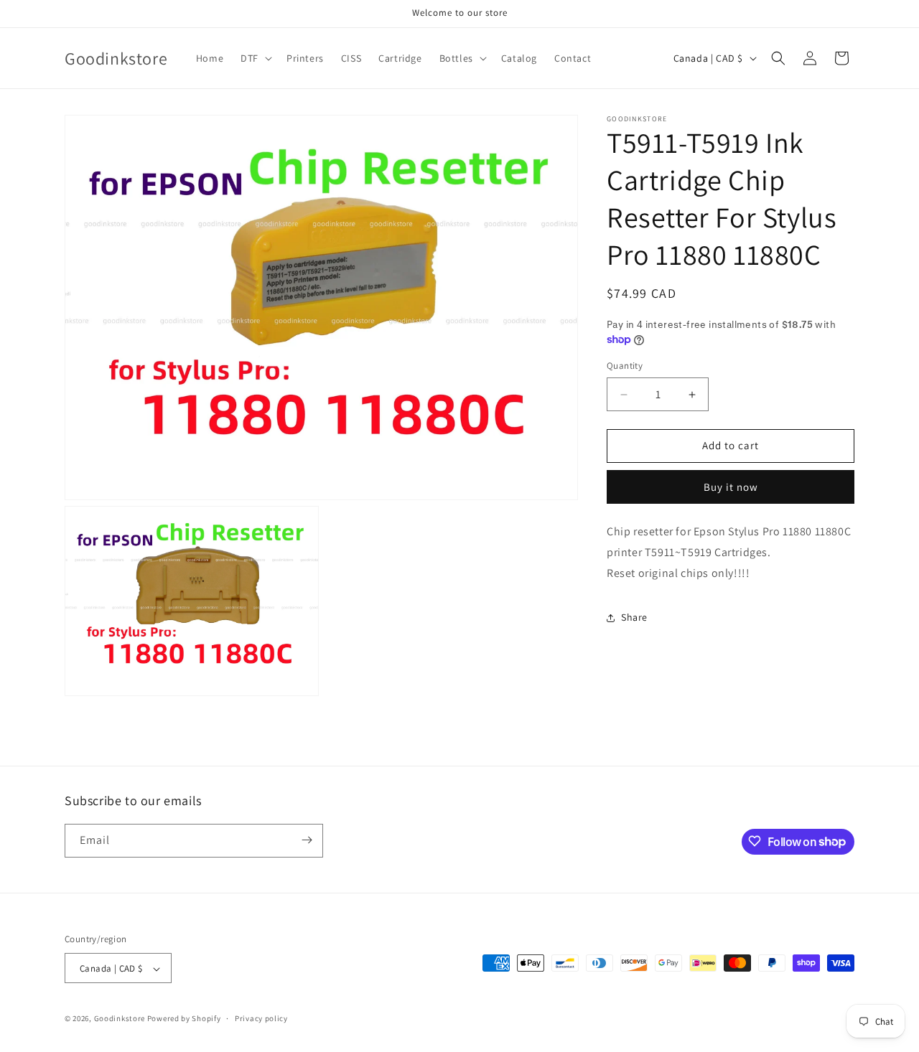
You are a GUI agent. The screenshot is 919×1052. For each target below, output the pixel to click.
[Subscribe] (306, 840)
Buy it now (731, 487)
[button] (255, 58)
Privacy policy (261, 1018)
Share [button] (634, 617)
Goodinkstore (119, 1019)
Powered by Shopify (184, 1019)
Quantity (625, 366)
